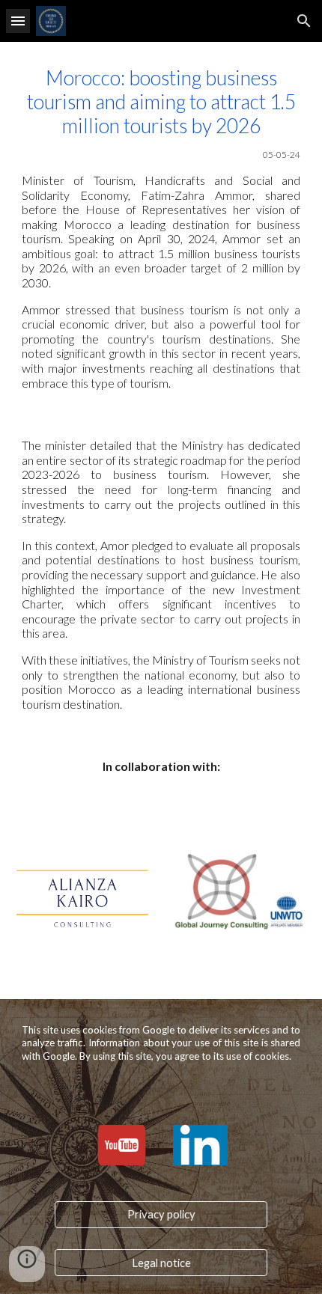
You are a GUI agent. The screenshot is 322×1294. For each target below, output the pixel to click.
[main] (161, 228)
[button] (18, 20)
